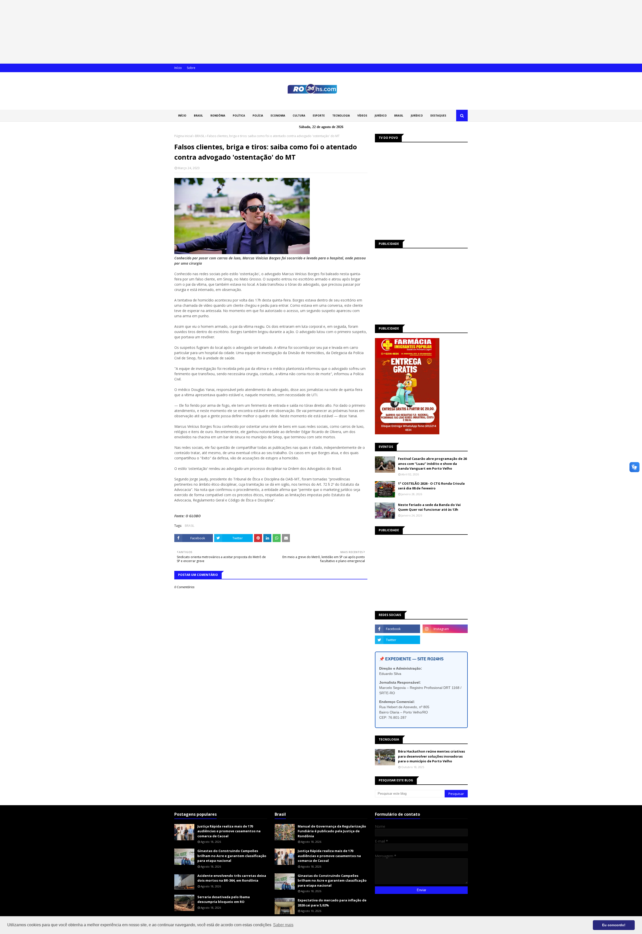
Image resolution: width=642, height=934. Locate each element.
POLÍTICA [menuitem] (239, 115)
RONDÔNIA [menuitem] (217, 115)
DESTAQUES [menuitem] (438, 115)
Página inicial (183, 136)
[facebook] (397, 629)
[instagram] (445, 629)
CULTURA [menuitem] (299, 115)
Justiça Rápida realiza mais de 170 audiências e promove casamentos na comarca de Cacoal (229, 831)
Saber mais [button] (283, 925)
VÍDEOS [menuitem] (362, 115)
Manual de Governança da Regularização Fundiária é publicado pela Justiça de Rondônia (332, 831)
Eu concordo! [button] (613, 925)
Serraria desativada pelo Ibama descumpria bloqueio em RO (223, 899)
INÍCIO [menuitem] (182, 115)
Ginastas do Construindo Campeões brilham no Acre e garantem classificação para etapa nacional (231, 856)
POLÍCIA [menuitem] (258, 115)
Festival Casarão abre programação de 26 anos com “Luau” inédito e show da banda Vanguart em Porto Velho (432, 463)
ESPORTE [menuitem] (319, 115)
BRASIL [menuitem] (198, 115)
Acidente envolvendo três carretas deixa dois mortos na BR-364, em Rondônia (231, 878)
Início (178, 68)
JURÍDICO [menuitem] (381, 115)
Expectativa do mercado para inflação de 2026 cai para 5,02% (332, 902)
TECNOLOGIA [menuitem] (341, 115)
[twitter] (397, 640)
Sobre (191, 68)
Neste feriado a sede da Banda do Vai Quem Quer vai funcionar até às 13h (429, 507)
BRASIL (200, 136)
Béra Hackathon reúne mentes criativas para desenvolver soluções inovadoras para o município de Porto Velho (431, 756)
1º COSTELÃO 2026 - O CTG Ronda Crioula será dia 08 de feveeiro (431, 486)
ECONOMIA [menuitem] (278, 115)
